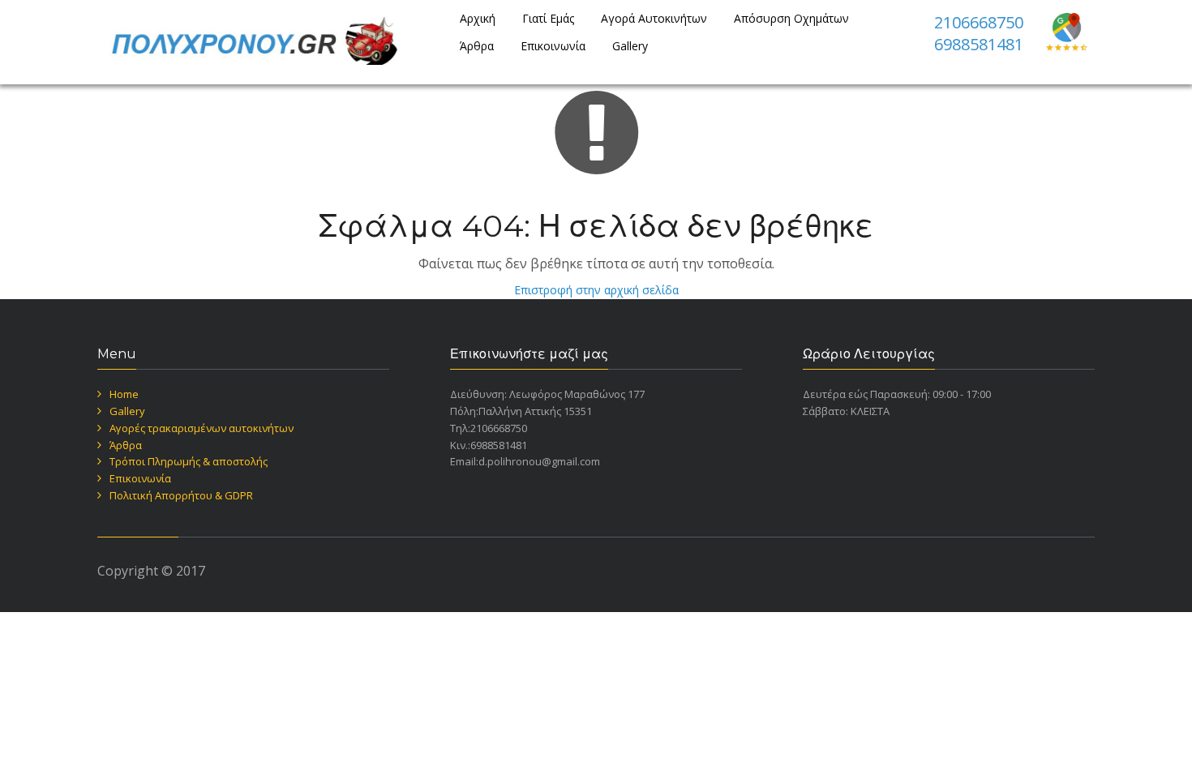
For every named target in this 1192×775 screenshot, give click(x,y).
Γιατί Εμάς (548, 18)
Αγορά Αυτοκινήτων (654, 18)
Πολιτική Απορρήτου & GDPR (181, 495)
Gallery (630, 46)
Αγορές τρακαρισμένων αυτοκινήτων (201, 428)
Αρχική (477, 18)
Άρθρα (477, 46)
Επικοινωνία (553, 46)
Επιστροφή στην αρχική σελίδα (596, 290)
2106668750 (978, 22)
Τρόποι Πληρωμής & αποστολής (188, 461)
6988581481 (978, 44)
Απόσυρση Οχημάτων (791, 18)
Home (124, 394)
